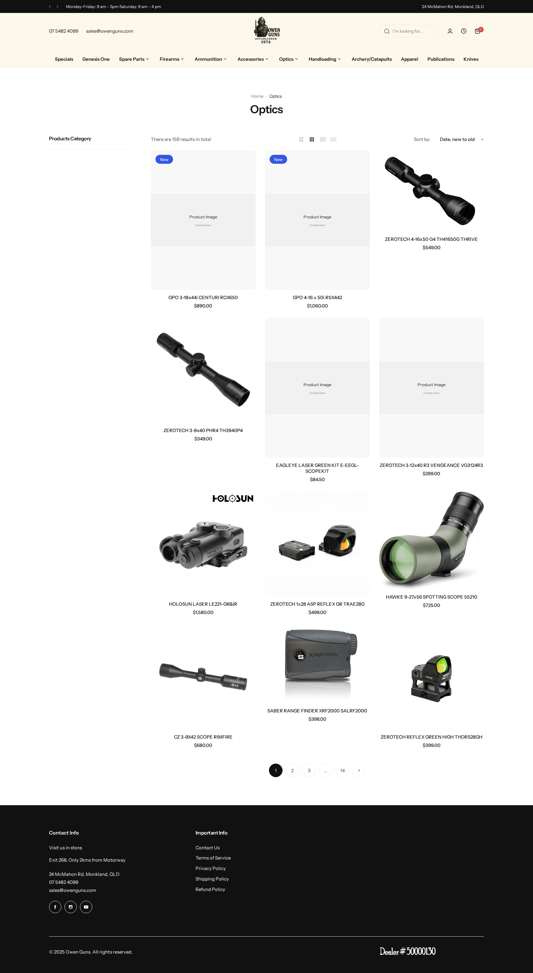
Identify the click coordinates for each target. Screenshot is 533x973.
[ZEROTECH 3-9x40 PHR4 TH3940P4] (203, 370)
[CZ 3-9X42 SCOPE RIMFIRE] (203, 677)
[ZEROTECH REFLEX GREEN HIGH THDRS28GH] (431, 677)
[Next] (359, 770)
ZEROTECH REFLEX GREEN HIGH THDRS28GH (431, 737)
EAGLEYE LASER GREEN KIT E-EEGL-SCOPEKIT (317, 468)
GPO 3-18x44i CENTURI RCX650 (203, 297)
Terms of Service (213, 858)
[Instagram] (70, 907)
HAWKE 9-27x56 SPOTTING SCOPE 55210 (431, 597)
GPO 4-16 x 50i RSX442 (317, 297)
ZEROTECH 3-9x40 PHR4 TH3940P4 (203, 430)
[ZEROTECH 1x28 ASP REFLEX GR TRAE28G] (317, 544)
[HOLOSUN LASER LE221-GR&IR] (203, 544)
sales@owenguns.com (72, 890)
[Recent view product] (463, 31)
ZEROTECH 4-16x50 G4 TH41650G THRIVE (431, 239)
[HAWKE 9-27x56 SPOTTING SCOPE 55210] (431, 540)
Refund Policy (210, 889)
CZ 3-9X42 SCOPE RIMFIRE (203, 737)
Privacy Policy (211, 868)
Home (257, 96)
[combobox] (409, 31)
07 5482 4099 (63, 882)
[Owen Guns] (266, 31)
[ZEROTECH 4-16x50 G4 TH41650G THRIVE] (431, 191)
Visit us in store (65, 848)
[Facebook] (55, 907)
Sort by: (422, 139)
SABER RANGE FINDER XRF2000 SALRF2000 (317, 711)
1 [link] (276, 770)
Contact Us (208, 848)
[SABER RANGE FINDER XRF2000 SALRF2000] (317, 664)
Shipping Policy (212, 879)
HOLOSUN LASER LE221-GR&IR (203, 604)
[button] (50, 6)
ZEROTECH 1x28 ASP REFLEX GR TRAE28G (317, 604)
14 (342, 770)
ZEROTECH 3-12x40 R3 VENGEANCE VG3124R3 (431, 465)
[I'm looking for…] (387, 31)
